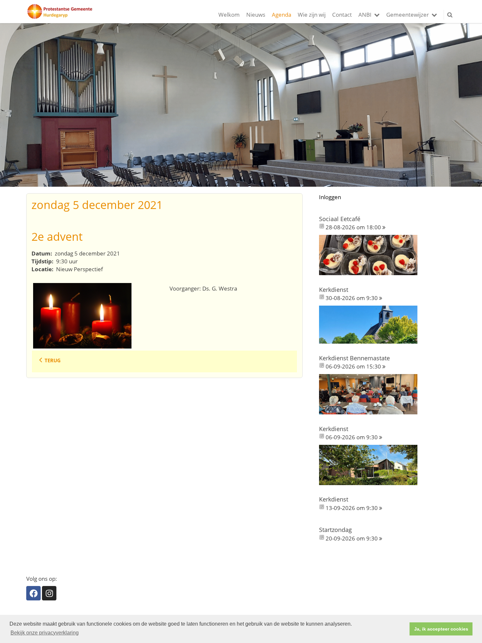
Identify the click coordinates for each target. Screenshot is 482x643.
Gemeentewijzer (407, 14)
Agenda (281, 14)
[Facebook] (33, 593)
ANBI (365, 14)
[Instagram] (49, 593)
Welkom (229, 14)
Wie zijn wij (312, 14)
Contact (342, 14)
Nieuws (255, 14)
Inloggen (330, 197)
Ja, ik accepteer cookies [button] (441, 629)
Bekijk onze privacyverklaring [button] (44, 632)
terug (53, 360)
